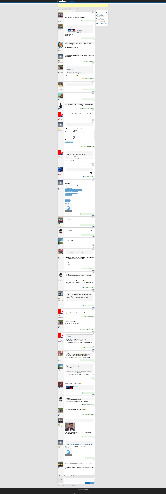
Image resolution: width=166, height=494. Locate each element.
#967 (93, 93)
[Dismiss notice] (107, 5)
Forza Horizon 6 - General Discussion (102, 23)
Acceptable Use (89, 490)
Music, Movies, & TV (99, 14)
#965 (93, 65)
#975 (93, 228)
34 (67, 475)
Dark (83, 489)
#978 (93, 272)
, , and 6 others (88, 316)
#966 (93, 82)
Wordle (98, 20)
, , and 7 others (89, 436)
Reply (93, 21)
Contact (73, 490)
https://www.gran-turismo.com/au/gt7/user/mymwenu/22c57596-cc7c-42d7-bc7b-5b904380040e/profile (79, 444)
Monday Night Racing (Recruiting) (102, 18)
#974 (93, 217)
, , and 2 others (89, 61)
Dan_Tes (67, 353)
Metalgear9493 (68, 398)
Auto (87, 489)
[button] (73, 1)
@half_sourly (78, 113)
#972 (93, 167)
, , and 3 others (89, 176)
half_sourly (59, 9)
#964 (93, 54)
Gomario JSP (68, 335)
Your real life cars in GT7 (100, 15)
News (68, 1)
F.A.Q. (79, 490)
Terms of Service (84, 490)
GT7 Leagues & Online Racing (100, 19)
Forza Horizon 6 (99, 24)
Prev (59, 475)
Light (79, 489)
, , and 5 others (89, 78)
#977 (93, 249)
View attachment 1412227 (69, 69)
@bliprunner (70, 230)
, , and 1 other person (87, 146)
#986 (93, 396)
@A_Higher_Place (67, 324)
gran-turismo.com (77, 29)
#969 (93, 112)
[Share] (92, 12)
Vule (67, 251)
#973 (93, 180)
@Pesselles (69, 219)
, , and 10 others (88, 268)
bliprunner (67, 274)
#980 (93, 309)
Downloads (76, 1)
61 (71, 475)
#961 (93, 12)
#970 (93, 122)
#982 (93, 333)
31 (63, 475)
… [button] (70, 475)
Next (73, 475)
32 (64, 475)
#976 (93, 238)
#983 (93, 351)
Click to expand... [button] (79, 32)
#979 (93, 291)
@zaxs (72, 240)
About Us (76, 490)
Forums (72, 1)
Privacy (93, 490)
